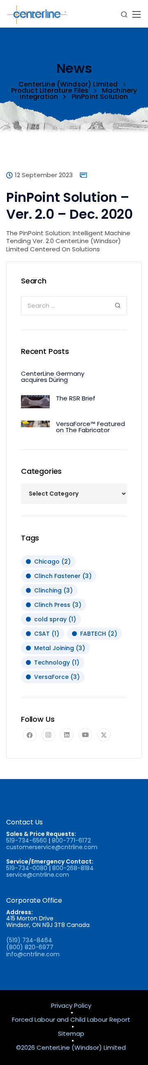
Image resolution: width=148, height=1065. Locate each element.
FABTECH (98, 634)
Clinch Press (57, 605)
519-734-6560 (26, 840)
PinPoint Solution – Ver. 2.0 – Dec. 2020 (69, 206)
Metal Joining (59, 648)
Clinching (53, 590)
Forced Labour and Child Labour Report (71, 1019)
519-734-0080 (26, 868)
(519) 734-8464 (29, 940)
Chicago (52, 561)
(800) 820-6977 (29, 947)
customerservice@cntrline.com (51, 847)
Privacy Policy (71, 1005)
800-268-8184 (73, 868)
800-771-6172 (71, 840)
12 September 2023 (44, 175)
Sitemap (71, 1033)
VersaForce (57, 677)
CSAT (46, 634)
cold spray (55, 619)
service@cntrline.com (37, 875)
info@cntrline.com (33, 954)
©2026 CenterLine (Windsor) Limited (71, 1047)
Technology (56, 662)
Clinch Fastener (63, 576)
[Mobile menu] (136, 14)
